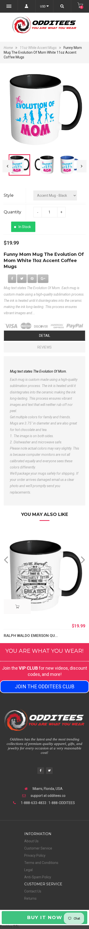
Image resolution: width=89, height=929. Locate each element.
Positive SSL (9, 927)
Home (9, 48)
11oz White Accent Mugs (38, 48)
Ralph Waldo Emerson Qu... (31, 635)
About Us (31, 841)
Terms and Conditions (41, 863)
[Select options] (17, 606)
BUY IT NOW (44, 917)
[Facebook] (40, 771)
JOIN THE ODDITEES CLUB (44, 687)
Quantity (12, 212)
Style (9, 195)
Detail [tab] (44, 336)
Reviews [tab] (44, 347)
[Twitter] (49, 771)
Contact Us (32, 891)
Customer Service (38, 848)
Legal (28, 870)
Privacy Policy (34, 855)
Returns (30, 898)
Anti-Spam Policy (37, 877)
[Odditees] (44, 24)
